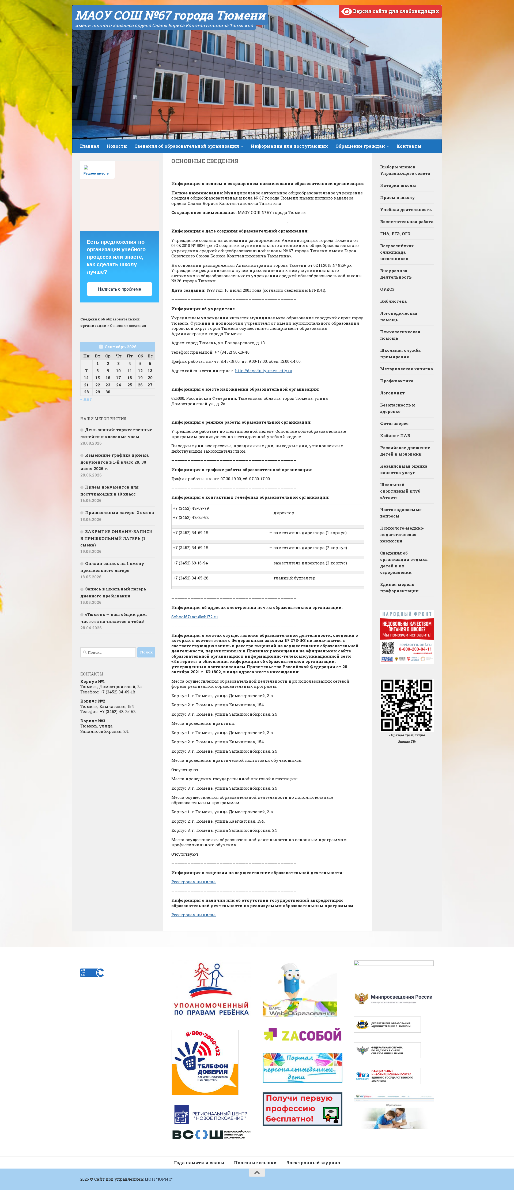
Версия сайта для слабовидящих (395, 11)
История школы (398, 185)
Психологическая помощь (400, 335)
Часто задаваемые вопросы (401, 513)
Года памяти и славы (199, 1162)
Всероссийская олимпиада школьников (397, 252)
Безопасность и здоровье (397, 408)
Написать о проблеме (119, 289)
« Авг (86, 399)
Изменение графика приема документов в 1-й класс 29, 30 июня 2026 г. (114, 461)
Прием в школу (397, 197)
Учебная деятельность (406, 209)
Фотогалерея (394, 423)
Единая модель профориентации (399, 587)
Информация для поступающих (289, 146)
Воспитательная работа (406, 221)
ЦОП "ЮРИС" (159, 1179)
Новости (117, 146)
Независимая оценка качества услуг (403, 469)
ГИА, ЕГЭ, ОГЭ (395, 233)
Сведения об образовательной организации (186, 146)
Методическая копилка (406, 368)
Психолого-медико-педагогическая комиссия (402, 534)
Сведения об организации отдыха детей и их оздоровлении (404, 562)
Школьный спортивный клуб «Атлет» (400, 491)
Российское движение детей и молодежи (405, 451)
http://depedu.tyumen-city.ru (263, 370)
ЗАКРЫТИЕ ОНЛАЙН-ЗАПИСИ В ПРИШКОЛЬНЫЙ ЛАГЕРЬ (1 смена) (116, 538)
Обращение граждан (360, 146)
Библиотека (393, 301)
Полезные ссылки (255, 1162)
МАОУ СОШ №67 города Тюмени (170, 15)
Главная (89, 146)
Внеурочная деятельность (396, 274)
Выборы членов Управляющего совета (405, 170)
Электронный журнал (313, 1162)
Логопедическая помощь (398, 316)
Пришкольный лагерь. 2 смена (119, 512)
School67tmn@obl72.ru (194, 616)
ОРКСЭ (387, 289)
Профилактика (396, 380)
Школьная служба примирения (400, 353)
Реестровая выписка (193, 881)
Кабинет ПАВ (395, 435)
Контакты (408, 146)
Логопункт (392, 393)
